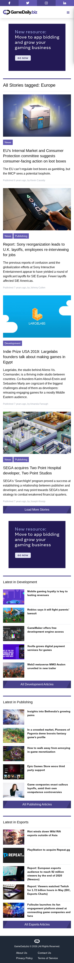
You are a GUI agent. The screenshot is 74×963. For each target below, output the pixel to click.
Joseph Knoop (37, 501)
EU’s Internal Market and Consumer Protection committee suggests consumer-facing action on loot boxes (34, 156)
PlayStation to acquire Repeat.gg (48, 849)
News (8, 142)
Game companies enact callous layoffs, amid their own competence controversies (47, 788)
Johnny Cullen (37, 287)
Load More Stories (37, 509)
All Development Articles (37, 684)
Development (12, 343)
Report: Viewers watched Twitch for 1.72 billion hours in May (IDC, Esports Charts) (49, 890)
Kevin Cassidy (37, 180)
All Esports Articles (37, 924)
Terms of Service (48, 958)
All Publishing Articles (37, 804)
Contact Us (44, 952)
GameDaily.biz (21, 946)
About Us (21, 952)
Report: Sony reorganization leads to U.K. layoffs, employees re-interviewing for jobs (36, 249)
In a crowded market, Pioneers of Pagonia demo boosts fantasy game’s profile (48, 733)
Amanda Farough (39, 404)
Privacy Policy (24, 958)
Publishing (21, 235)
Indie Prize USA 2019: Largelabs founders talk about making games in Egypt (34, 356)
